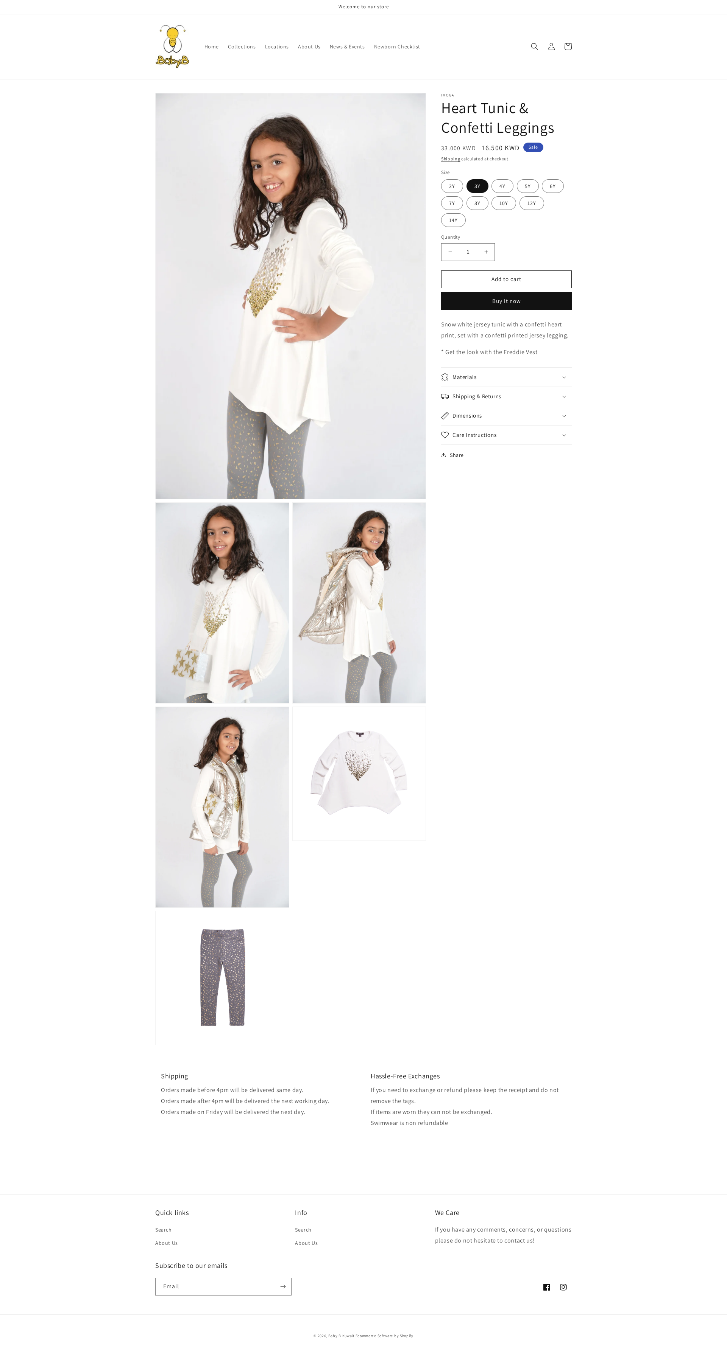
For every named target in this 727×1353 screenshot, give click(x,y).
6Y (553, 186)
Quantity (450, 237)
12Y (531, 203)
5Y (528, 186)
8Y (477, 203)
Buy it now (506, 300)
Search (163, 1229)
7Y (452, 203)
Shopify (406, 1335)
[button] (534, 46)
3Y (477, 186)
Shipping (450, 159)
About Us (166, 1243)
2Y (452, 186)
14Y (453, 220)
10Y (503, 203)
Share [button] (457, 455)
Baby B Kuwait (341, 1335)
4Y (502, 186)
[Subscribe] (283, 1287)
